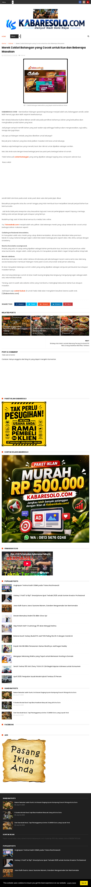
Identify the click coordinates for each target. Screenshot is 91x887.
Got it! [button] (84, 883)
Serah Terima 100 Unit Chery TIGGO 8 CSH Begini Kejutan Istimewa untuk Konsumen (46, 666)
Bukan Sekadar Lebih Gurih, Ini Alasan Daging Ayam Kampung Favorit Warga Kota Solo (44, 692)
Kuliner (11, 43)
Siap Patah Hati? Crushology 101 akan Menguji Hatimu (34, 626)
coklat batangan (21, 157)
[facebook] (80, 2)
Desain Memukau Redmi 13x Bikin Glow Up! (30, 616)
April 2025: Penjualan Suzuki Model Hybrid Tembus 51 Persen (37, 676)
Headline (7, 318)
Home (4, 36)
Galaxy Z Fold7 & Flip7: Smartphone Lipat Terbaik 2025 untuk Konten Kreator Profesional (49, 595)
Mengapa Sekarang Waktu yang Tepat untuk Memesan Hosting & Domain (43, 656)
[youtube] (87, 2)
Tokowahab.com (12, 225)
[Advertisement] (45, 180)
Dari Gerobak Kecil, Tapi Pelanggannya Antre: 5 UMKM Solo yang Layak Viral (41, 713)
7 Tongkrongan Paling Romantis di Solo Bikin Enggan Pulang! (15, 328)
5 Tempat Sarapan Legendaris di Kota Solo (74, 330)
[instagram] (84, 2)
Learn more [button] (71, 883)
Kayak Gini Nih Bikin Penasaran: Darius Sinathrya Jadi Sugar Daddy (40, 646)
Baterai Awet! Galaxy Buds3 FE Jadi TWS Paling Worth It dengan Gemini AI (43, 636)
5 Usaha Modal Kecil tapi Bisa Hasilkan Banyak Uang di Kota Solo (37, 703)
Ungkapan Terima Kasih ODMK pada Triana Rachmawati (36, 585)
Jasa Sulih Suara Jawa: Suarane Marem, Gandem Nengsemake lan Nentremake (45, 605)
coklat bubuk (19, 291)
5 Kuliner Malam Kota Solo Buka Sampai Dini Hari (45, 330)
